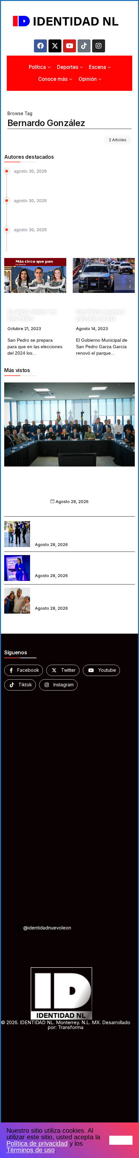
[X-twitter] (54, 45)
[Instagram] (98, 45)
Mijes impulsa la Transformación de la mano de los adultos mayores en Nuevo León (84, 596)
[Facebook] (40, 45)
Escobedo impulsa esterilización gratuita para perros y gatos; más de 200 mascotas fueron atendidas (72, 212)
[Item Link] (35, 275)
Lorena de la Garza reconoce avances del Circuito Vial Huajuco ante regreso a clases (83, 563)
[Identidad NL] (69, 21)
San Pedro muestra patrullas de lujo (100, 315)
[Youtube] (69, 45)
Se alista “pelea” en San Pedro (31, 315)
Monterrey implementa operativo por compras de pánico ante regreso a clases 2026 (81, 529)
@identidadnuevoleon (47, 928)
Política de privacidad (37, 1143)
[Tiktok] (84, 45)
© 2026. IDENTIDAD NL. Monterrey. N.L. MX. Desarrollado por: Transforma (65, 1024)
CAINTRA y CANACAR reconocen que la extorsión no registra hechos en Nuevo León (69, 488)
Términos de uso (30, 1149)
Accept (121, 1140)
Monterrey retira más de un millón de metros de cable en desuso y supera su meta (73, 241)
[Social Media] (24, 670)
